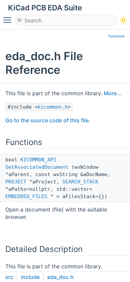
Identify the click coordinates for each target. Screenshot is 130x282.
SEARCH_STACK (80, 182)
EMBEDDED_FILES (26, 196)
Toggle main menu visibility (9, 20)
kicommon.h (53, 107)
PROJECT (15, 182)
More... (113, 93)
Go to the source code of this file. (47, 120)
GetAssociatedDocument (36, 167)
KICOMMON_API (38, 160)
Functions (116, 36)
